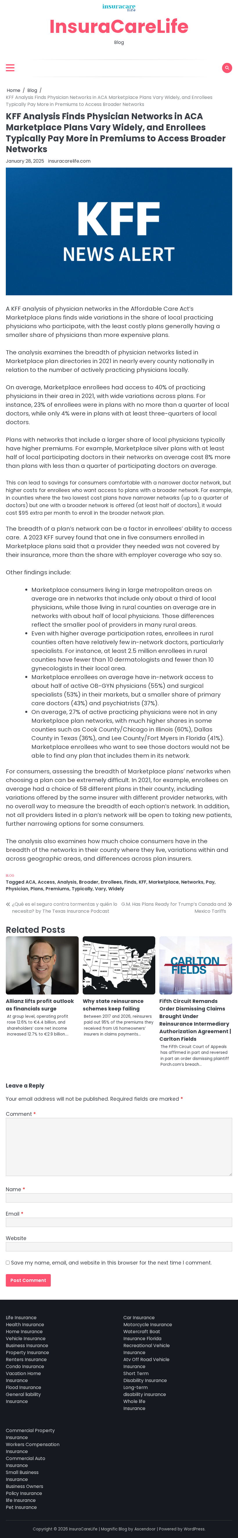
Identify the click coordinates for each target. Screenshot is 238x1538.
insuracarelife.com (69, 161)
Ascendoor (145, 1529)
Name (15, 1189)
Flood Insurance (23, 1387)
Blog (10, 875)
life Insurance (21, 1500)
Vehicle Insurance (26, 1338)
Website (16, 1238)
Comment (21, 1114)
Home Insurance (24, 1332)
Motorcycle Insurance (147, 1325)
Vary (100, 889)
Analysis (67, 882)
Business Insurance (27, 1345)
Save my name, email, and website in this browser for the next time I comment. (111, 1262)
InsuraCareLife (119, 26)
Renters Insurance (26, 1359)
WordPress (194, 1529)
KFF (142, 882)
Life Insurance (21, 1318)
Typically (82, 889)
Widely (116, 889)
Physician (17, 889)
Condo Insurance (25, 1366)
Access (46, 882)
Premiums (57, 889)
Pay (210, 882)
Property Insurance (27, 1352)
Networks (192, 882)
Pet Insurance (21, 1507)
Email (14, 1213)
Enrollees (111, 882)
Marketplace (164, 882)
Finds (130, 882)
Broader (88, 882)
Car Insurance (139, 1318)
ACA (30, 882)
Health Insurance (25, 1325)
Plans (36, 889)
